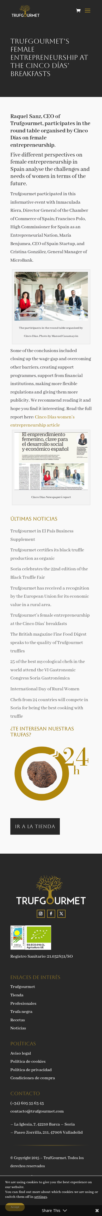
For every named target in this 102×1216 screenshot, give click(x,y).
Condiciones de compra (32, 1078)
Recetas (17, 1020)
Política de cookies (28, 1061)
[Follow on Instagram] (41, 914)
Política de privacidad (31, 1070)
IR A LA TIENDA (35, 826)
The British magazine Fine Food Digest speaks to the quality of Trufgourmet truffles (48, 643)
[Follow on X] (61, 914)
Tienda (16, 995)
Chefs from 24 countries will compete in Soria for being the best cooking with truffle (49, 708)
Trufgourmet (22, 987)
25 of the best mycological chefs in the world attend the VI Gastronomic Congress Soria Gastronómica (47, 670)
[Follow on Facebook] (51, 914)
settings (40, 1197)
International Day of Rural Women (44, 689)
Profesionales (23, 1003)
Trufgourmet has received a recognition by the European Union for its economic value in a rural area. (49, 597)
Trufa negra (21, 1012)
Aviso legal (20, 1053)
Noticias (18, 1028)
